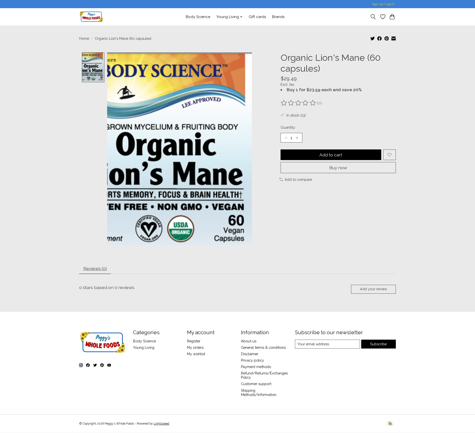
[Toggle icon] (373, 16)
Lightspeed (161, 423)
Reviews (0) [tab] (95, 268)
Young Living (143, 347)
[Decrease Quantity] (286, 137)
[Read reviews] (299, 103)
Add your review (373, 289)
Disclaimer (249, 354)
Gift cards (257, 17)
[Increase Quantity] (296, 137)
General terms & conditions (263, 347)
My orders (195, 347)
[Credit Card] (390, 423)
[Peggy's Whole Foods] (91, 16)
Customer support (256, 384)
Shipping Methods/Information (258, 392)
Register (193, 341)
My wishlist (196, 354)
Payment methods (256, 367)
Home (84, 38)
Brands (278, 17)
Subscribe (378, 344)
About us (248, 341)
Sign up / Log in (383, 4)
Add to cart (330, 154)
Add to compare (298, 179)
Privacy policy (252, 360)
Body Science (198, 17)
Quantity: (288, 127)
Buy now (338, 167)
